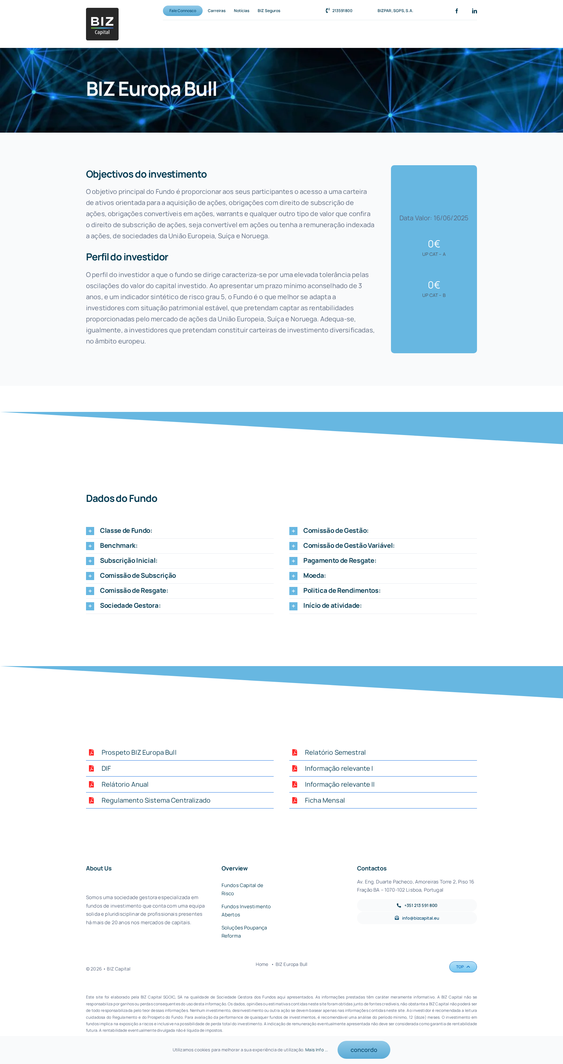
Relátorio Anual (125, 784)
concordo (364, 1050)
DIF (106, 768)
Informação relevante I (339, 768)
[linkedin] (474, 10)
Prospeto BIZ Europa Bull (139, 752)
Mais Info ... (316, 1050)
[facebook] (456, 10)
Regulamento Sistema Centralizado (156, 800)
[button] (180, 531)
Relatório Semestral (335, 752)
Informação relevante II (340, 784)
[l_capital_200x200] (102, 11)
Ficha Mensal (325, 800)
